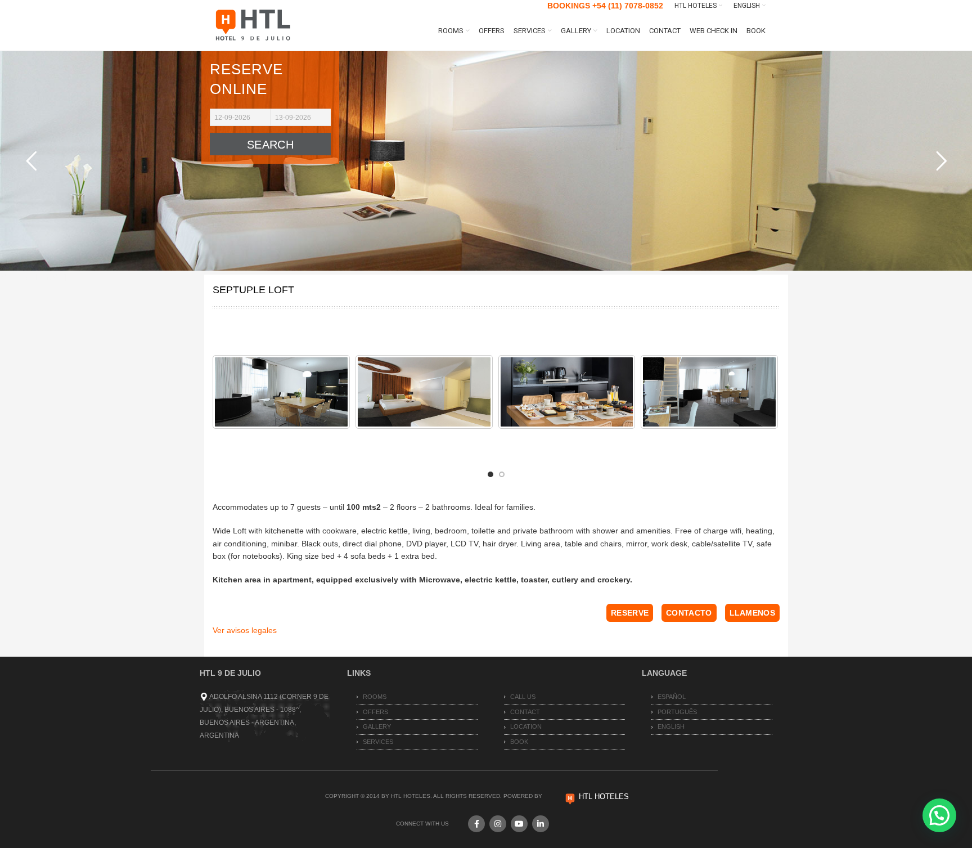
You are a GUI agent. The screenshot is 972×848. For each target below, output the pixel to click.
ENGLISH (671, 726)
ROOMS (374, 696)
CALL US (523, 696)
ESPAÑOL (672, 696)
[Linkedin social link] (540, 823)
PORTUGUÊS (677, 711)
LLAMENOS (752, 612)
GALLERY (377, 726)
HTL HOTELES (604, 796)
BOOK (519, 741)
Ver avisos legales (245, 630)
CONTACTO (689, 612)
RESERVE (630, 612)
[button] (939, 815)
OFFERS (375, 711)
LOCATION (526, 726)
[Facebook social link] (476, 823)
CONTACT (525, 711)
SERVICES (378, 741)
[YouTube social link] (519, 823)
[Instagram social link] (497, 823)
